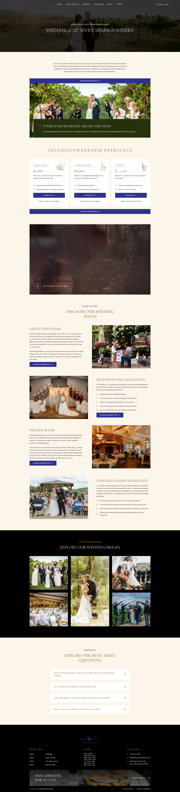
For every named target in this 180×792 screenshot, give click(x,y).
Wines (32, 754)
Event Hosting (50, 757)
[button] (60, 4)
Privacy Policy (128, 789)
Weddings (48, 754)
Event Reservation (51, 761)
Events (32, 765)
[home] (18, 4)
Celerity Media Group (45, 789)
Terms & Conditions (143, 789)
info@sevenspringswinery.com (140, 757)
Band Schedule (50, 765)
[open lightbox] (49, 573)
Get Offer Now (137, 778)
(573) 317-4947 (163, 4)
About (32, 761)
